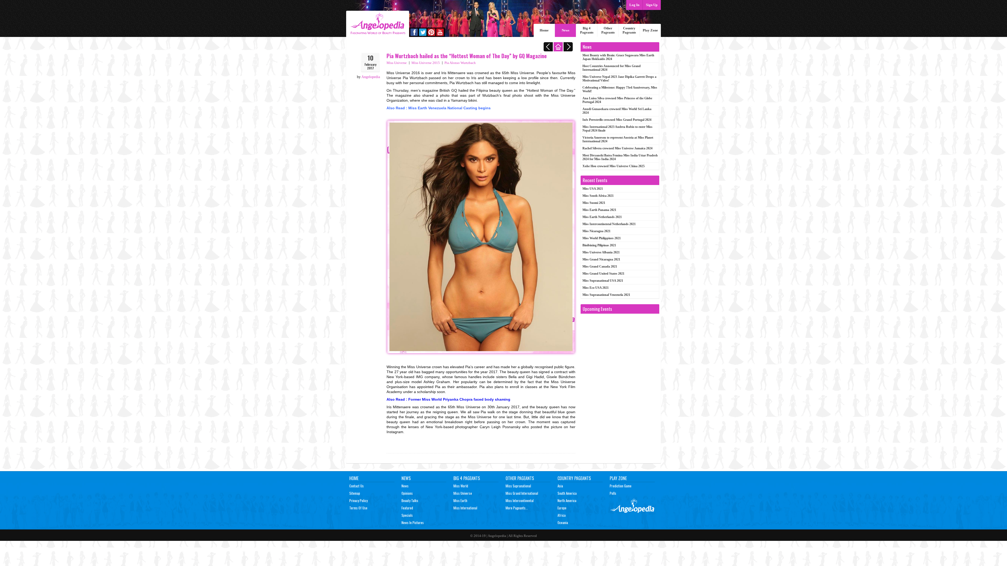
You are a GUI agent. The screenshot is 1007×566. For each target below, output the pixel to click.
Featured (407, 507)
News (565, 30)
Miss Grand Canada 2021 (599, 266)
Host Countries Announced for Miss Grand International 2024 (611, 68)
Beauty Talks (409, 500)
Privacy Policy (358, 500)
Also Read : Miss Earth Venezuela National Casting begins (439, 108)
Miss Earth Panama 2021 (599, 210)
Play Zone (650, 30)
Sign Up (651, 5)
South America (567, 493)
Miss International (465, 507)
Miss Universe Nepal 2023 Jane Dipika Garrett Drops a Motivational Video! (619, 78)
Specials (407, 515)
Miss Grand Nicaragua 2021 (601, 259)
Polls (613, 493)
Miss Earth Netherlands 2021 (602, 217)
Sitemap (354, 493)
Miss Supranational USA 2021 (602, 280)
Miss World (460, 485)
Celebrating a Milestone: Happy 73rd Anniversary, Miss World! (619, 89)
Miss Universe (397, 63)
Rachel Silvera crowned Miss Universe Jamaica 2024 (617, 148)
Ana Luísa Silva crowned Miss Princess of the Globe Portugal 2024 (617, 100)
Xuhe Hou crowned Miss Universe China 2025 (613, 166)
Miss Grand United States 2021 (603, 273)
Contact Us (356, 485)
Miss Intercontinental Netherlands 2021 (609, 224)
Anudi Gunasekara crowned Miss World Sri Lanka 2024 (616, 111)
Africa (562, 515)
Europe (562, 507)
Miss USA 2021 (592, 189)
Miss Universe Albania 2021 (601, 252)
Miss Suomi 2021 (593, 203)
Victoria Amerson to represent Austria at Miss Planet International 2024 (617, 139)
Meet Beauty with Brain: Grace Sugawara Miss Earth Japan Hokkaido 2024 (618, 57)
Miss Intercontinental (520, 500)
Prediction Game (620, 485)
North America (567, 500)
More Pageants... (517, 507)
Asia (560, 485)
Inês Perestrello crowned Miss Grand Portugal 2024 (616, 120)
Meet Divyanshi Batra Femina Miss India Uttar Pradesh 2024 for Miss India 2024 (620, 157)
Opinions (407, 493)
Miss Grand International (522, 493)
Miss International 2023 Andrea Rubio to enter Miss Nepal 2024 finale (617, 128)
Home (544, 30)
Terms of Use (358, 507)
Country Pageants (629, 30)
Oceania (563, 522)
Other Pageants (608, 30)
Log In (634, 5)
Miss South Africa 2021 (598, 196)
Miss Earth (460, 500)
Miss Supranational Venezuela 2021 (606, 295)
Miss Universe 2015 (425, 63)
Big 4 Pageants (586, 30)
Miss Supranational (518, 485)
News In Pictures (412, 522)
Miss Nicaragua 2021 (596, 231)
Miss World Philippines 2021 (601, 238)
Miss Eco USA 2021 (595, 288)
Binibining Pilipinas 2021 (599, 245)
